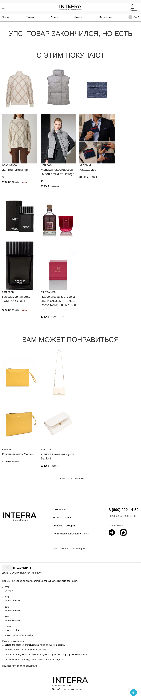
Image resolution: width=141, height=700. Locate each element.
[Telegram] (112, 532)
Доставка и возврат (64, 525)
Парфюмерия (105, 17)
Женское (30, 17)
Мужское (6, 17)
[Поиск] (10, 7)
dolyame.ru (31, 666)
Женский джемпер (15, 169)
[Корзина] (133, 7)
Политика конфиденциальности (71, 533)
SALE (136, 17)
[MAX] (123, 532)
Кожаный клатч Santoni (18, 454)
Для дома (78, 17)
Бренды (54, 17)
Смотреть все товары (70, 478)
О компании (59, 509)
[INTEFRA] (19, 516)
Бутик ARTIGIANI (62, 517)
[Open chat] (133, 692)
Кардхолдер (87, 169)
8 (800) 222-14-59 (124, 510)
